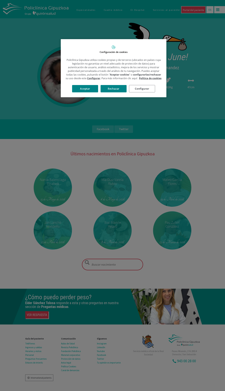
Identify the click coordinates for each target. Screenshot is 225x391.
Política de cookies (150, 78)
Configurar (142, 88)
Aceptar (85, 88)
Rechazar (113, 88)
